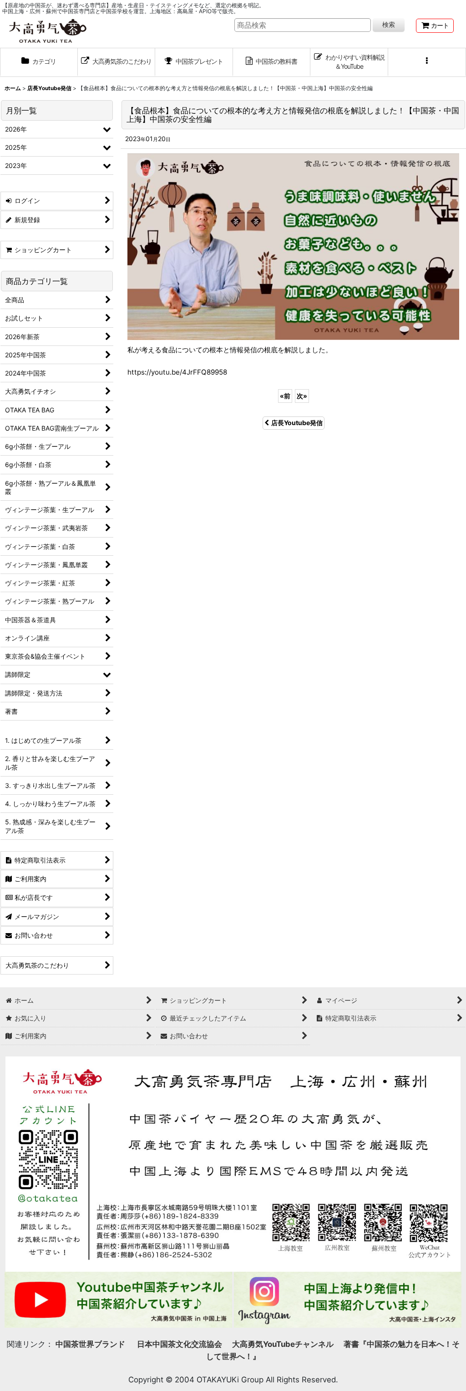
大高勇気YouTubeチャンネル (283, 1344)
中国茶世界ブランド (91, 1344)
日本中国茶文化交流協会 (179, 1344)
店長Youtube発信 (297, 422)
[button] (427, 62)
